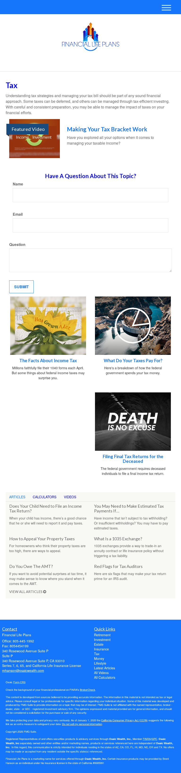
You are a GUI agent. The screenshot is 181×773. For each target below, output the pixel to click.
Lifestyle (100, 663)
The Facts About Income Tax (48, 360)
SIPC (154, 739)
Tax (96, 653)
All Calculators (104, 677)
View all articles (26, 591)
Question (17, 244)
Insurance (101, 649)
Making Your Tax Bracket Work (107, 129)
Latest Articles (104, 668)
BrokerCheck (87, 689)
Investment (102, 639)
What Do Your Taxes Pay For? (133, 360)
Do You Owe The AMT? (31, 566)
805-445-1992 (134, 63)
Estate (98, 644)
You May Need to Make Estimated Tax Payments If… (129, 508)
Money (99, 658)
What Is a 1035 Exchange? (118, 538)
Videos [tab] (70, 496)
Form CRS (19, 682)
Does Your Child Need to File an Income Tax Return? (45, 508)
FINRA (147, 739)
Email (18, 214)
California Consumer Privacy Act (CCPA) (124, 720)
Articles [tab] (17, 496)
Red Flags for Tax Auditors (118, 566)
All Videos (101, 672)
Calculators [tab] (44, 496)
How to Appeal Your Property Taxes (42, 538)
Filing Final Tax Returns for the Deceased (133, 459)
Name (18, 184)
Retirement (102, 634)
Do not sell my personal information (82, 724)
